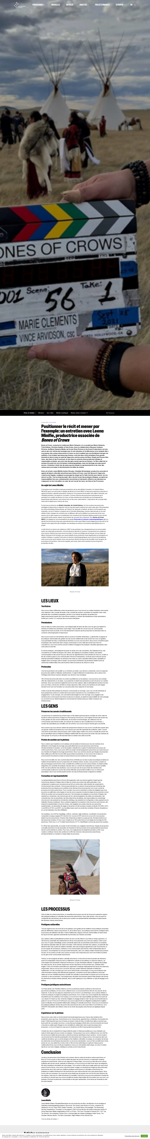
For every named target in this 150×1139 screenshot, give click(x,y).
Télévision (41, 413)
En (131, 4)
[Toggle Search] (135, 4)
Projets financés (102, 4)
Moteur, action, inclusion (78, 413)
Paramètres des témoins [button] (132, 1136)
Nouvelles (55, 4)
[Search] (107, 413)
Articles (69, 4)
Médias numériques (62, 413)
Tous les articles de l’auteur (49, 1119)
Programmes (37, 4)
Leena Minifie (52, 422)
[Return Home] (20, 5)
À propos (119, 4)
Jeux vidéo (50, 413)
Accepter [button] (144, 1136)
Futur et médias (29, 413)
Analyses (83, 4)
